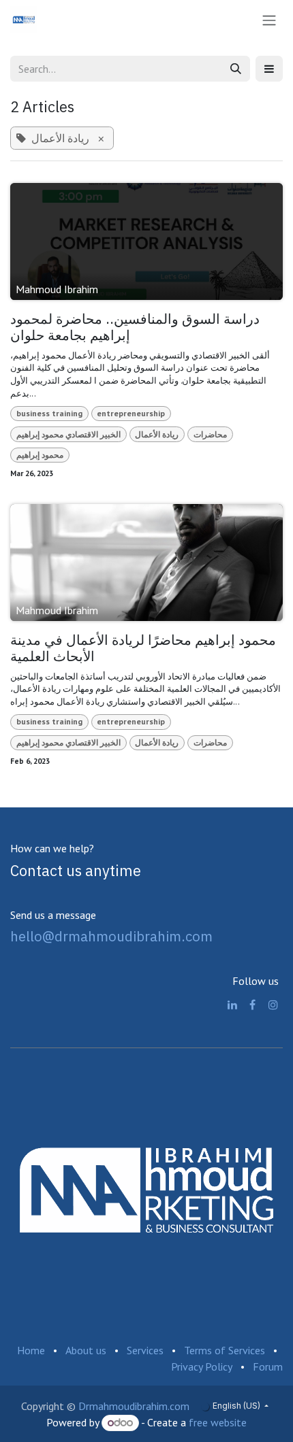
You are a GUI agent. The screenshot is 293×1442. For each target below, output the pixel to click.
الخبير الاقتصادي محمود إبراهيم (68, 434)
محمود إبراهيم (39, 455)
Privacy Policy (201, 1366)
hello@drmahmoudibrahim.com (111, 936)
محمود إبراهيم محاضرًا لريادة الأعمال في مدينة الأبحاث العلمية (143, 648)
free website (218, 1422)
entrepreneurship (131, 413)
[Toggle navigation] (269, 19)
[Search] (235, 69)
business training (49, 413)
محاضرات (210, 434)
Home (31, 1350)
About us (85, 1350)
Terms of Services (224, 1350)
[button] (269, 69)
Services (145, 1350)
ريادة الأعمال (157, 434)
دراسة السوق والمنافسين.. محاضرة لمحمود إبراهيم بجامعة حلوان (135, 327)
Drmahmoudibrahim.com (133, 1406)
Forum (268, 1366)
